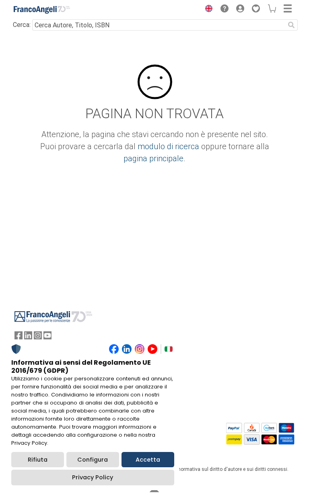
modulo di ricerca (168, 146)
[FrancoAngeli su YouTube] (47, 337)
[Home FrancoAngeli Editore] (42, 9)
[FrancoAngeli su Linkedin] (28, 337)
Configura (92, 460)
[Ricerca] (291, 25)
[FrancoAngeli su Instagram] (38, 337)
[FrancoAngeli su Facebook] (18, 337)
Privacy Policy (92, 477)
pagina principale (153, 158)
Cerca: (22, 25)
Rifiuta (37, 460)
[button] (206, 9)
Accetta (148, 460)
